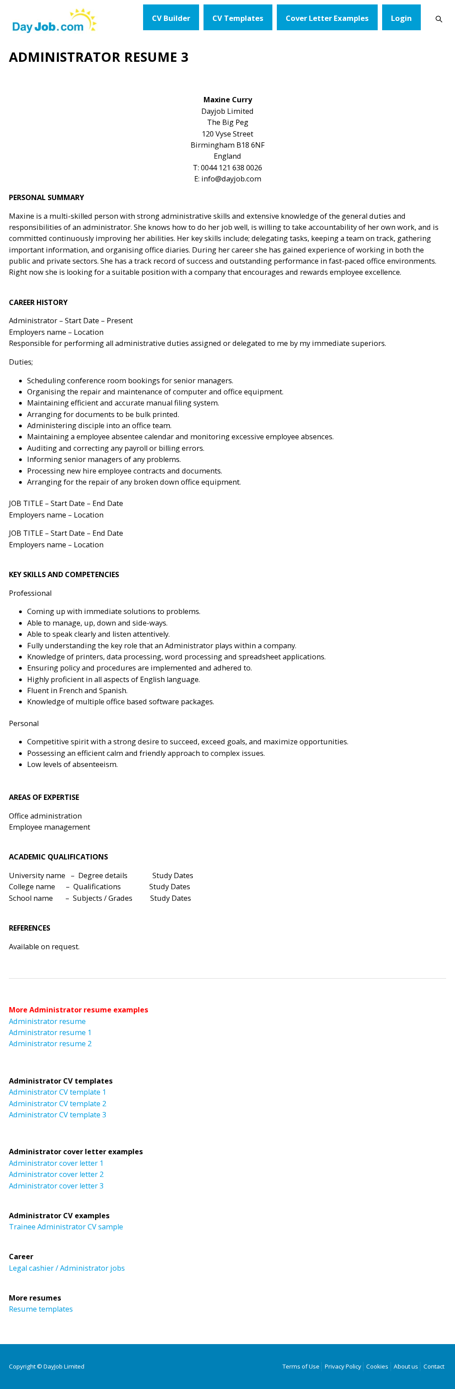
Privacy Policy (343, 1366)
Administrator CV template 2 (57, 1103)
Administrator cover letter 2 (56, 1174)
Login (401, 18)
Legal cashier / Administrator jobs (67, 1268)
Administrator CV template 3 (57, 1115)
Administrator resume (47, 1021)
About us (406, 1366)
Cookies (377, 1366)
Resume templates (41, 1309)
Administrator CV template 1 (57, 1092)
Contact (433, 1366)
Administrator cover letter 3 (56, 1186)
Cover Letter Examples (327, 18)
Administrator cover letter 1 (56, 1163)
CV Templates (237, 18)
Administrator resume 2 (50, 1043)
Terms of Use (301, 1366)
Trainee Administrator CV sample (66, 1227)
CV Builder (171, 18)
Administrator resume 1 (50, 1032)
